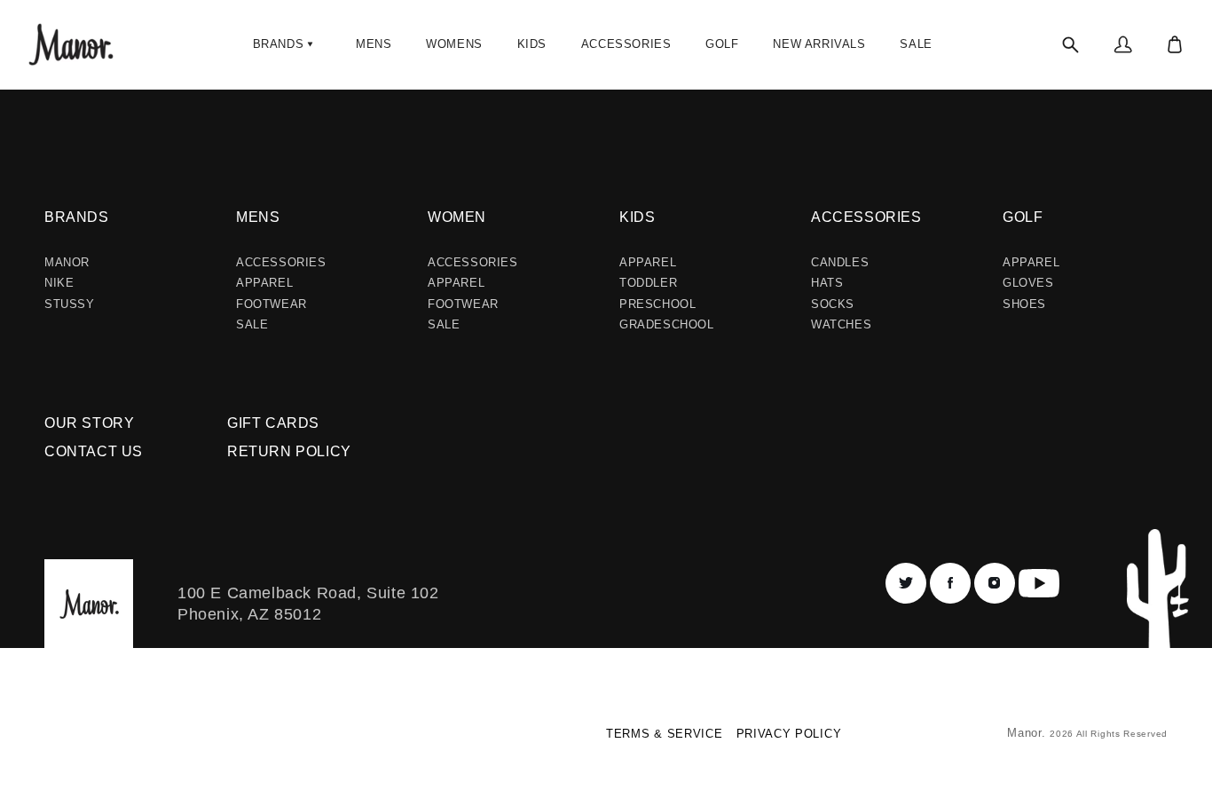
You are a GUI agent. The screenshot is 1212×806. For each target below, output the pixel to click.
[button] (285, 44)
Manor (67, 262)
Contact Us (93, 451)
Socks (832, 304)
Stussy (69, 304)
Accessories (281, 262)
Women (457, 217)
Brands (76, 217)
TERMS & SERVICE (664, 733)
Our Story (89, 423)
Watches (841, 324)
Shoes (1024, 304)
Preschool (657, 304)
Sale (252, 324)
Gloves (1028, 282)
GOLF (1023, 217)
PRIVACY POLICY (789, 733)
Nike (59, 282)
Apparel (264, 282)
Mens (257, 217)
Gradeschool (666, 324)
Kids (637, 217)
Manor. (1028, 732)
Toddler (648, 282)
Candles (840, 262)
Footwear (271, 304)
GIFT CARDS (273, 423)
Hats (827, 282)
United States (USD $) (119, 740)
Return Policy (289, 451)
